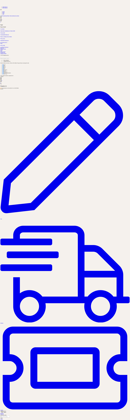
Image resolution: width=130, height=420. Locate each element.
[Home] (65, 77)
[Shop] (65, 79)
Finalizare (2, 413)
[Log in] (1, 17)
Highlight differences (6, 61)
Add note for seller (3, 415)
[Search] (65, 18)
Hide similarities (6, 60)
